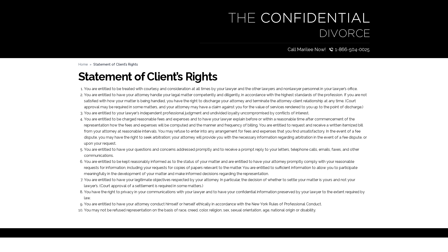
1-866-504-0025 (352, 49)
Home (83, 64)
